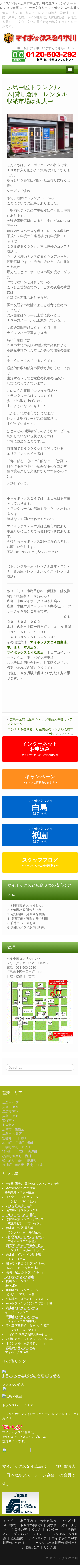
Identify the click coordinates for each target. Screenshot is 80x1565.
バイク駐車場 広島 (19, 1205)
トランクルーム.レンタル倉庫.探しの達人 (31, 1375)
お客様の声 (19, 1529)
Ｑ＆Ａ (36, 1529)
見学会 (51, 1525)
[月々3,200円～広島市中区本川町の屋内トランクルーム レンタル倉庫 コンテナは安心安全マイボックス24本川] (40, 38)
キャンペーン (40, 779)
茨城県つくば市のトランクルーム (28, 1299)
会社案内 (17, 1538)
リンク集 (50, 1547)
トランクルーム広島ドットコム (26, 1343)
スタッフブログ (40, 862)
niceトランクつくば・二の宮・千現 (29, 1303)
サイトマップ (37, 1538)
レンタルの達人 (13, 1384)
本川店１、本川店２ (22, 647)
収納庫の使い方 (31, 1525)
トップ (7, 1520)
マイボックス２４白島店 (48, 642)
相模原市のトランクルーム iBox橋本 (29, 1339)
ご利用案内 (25, 1520)
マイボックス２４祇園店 (25, 652)
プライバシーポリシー (29, 1534)
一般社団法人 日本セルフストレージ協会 (32, 1183)
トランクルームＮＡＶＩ (19, 1405)
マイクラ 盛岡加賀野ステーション (28, 1334)
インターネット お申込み (40, 748)
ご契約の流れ (47, 1520)
